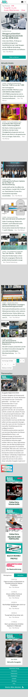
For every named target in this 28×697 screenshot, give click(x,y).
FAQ (14, 683)
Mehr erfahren (14, 55)
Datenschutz (14, 673)
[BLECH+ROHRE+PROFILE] (4, 2)
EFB (12, 6)
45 (14, 362)
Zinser (23, 10)
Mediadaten (14, 676)
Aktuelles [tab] (20, 573)
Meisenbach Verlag (14, 668)
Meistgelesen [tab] (7, 573)
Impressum (14, 670)
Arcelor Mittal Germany (11, 10)
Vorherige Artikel (7, 358)
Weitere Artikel (7, 365)
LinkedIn (14, 678)
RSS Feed (14, 681)
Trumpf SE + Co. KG (10, 8)
